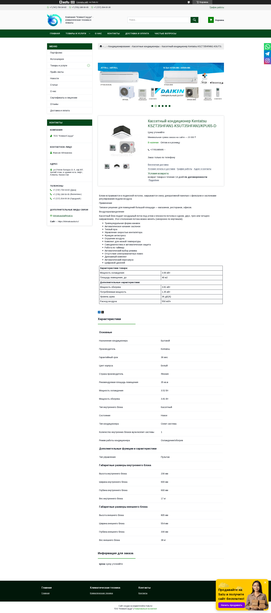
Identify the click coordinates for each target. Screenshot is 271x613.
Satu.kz (149, 606)
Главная (55, 33)
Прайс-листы (57, 72)
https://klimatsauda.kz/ (68, 221)
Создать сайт (82, 2)
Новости (54, 78)
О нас (98, 33)
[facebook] (99, 312)
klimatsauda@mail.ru (63, 215)
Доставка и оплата (137, 33)
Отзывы (54, 104)
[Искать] (194, 20)
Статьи (54, 85)
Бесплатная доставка (158, 165)
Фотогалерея (57, 59)
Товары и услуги (76, 33)
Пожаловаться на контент (145, 609)
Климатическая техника (101, 593)
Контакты (113, 33)
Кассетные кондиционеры (145, 46)
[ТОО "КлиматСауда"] (54, 25)
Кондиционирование (119, 46)
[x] (102, 312)
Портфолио (56, 52)
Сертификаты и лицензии (63, 97)
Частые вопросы (165, 33)
